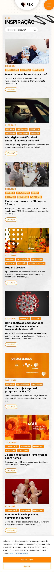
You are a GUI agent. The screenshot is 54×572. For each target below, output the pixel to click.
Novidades (10, 133)
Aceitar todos (27, 560)
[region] (27, 554)
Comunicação (12, 70)
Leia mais (11, 89)
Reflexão (35, 133)
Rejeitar (27, 566)
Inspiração (26, 70)
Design (35, 193)
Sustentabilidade (37, 263)
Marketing (38, 70)
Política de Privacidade (18, 553)
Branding (10, 129)
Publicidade (23, 133)
